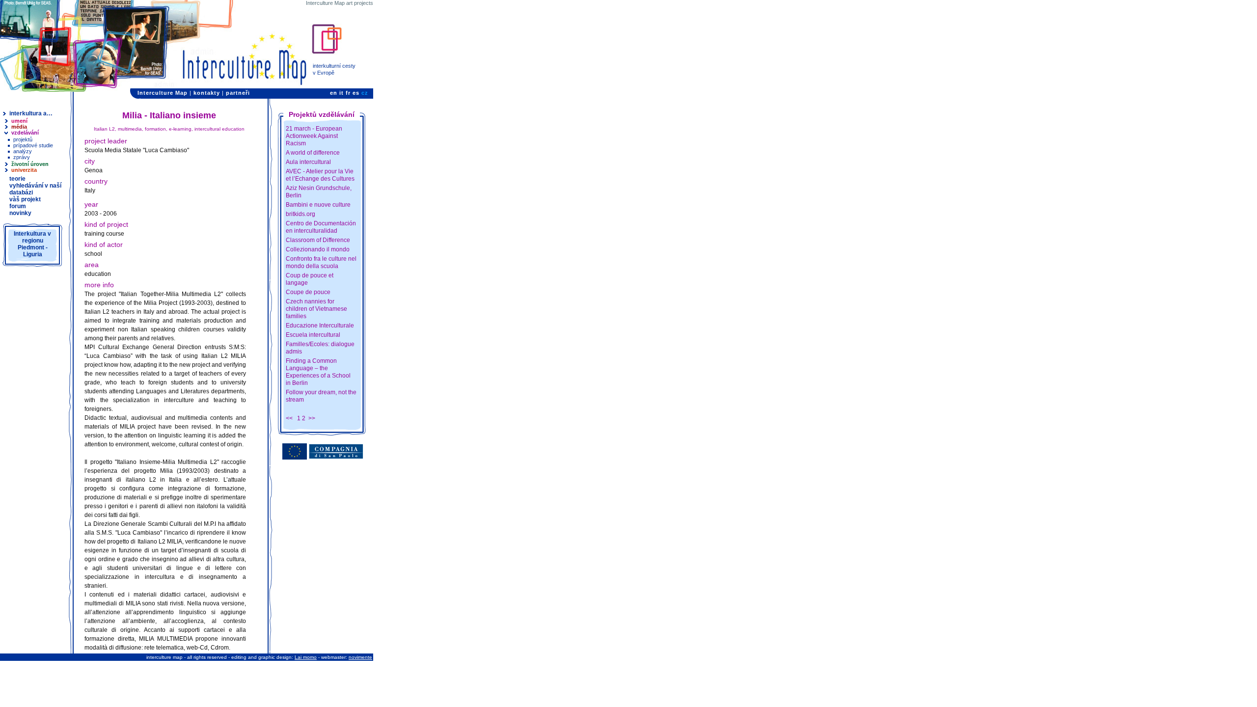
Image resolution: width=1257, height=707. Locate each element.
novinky (20, 213)
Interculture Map (162, 93)
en (333, 93)
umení (19, 121)
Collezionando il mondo (318, 249)
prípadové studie (33, 145)
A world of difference (313, 152)
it (341, 93)
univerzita (24, 170)
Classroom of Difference (318, 240)
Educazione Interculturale (320, 325)
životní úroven (30, 164)
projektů (22, 139)
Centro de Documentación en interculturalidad (321, 227)
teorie (17, 178)
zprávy (21, 157)
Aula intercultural (308, 162)
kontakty (206, 93)
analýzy (22, 151)
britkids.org (300, 214)
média (19, 127)
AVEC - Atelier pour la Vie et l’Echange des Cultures (320, 175)
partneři (238, 93)
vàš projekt (25, 199)
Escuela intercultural (313, 334)
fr (348, 93)
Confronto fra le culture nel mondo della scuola (321, 262)
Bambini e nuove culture (318, 204)
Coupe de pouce (308, 292)
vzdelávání (25, 133)
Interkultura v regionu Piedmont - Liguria (32, 244)
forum (17, 206)
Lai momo (306, 657)
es (356, 93)
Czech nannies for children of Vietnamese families (316, 309)
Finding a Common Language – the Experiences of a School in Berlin (318, 371)
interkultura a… (31, 113)
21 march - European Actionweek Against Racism (314, 136)
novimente (360, 657)
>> (311, 418)
